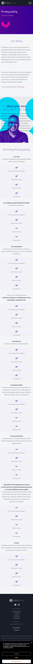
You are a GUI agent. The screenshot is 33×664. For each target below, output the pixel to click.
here (23, 87)
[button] (16, 3)
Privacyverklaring (16, 627)
